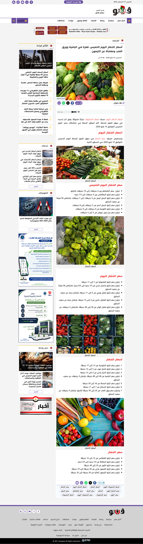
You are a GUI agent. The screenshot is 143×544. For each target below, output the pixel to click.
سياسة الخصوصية (63, 535)
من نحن (84, 535)
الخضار (100, 491)
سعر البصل (65, 491)
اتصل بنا (75, 535)
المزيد (36, 186)
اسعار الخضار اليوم (80, 487)
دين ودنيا (98, 524)
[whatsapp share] (63, 103)
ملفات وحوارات (50, 524)
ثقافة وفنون (82, 20)
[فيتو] (122, 11)
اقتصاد (93, 20)
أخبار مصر (121, 20)
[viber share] (77, 482)
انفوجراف (61, 524)
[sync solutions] (85, 541)
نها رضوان (118, 103)
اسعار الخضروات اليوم (111, 487)
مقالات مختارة (35, 519)
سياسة (111, 20)
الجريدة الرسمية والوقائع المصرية (77, 530)
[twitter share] (68, 103)
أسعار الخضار (95, 487)
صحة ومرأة (108, 524)
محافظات (61, 20)
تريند (70, 524)
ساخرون (89, 524)
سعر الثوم (114, 495)
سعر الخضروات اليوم (84, 495)
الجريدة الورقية (72, 2)
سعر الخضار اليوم (113, 491)
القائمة (21, 20)
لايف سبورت (57, 530)
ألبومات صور (78, 524)
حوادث (70, 20)
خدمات (45, 519)
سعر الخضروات (101, 495)
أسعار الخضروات (68, 495)
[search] (14, 20)
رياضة (102, 20)
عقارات (24, 519)
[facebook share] (72, 103)
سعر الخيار (90, 491)
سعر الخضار (65, 487)
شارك (78, 103)
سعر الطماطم (78, 491)
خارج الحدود (55, 519)
